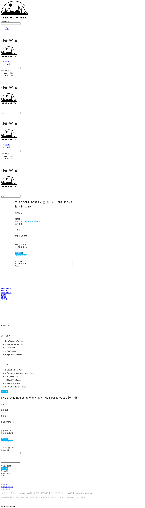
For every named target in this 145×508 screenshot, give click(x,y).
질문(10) (3, 297)
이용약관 (4, 485)
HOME (7, 27)
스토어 (7, 29)
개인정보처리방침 (7, 487)
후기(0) (3, 295)
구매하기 (4, 391)
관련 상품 (4, 299)
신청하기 (4, 468)
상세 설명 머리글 (6, 288)
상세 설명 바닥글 (6, 293)
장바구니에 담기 (7, 442)
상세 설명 (4, 290)
